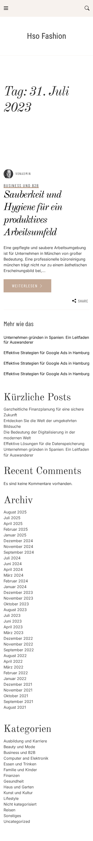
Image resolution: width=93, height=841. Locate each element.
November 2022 (18, 644)
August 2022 (15, 655)
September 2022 (19, 649)
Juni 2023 (13, 621)
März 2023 (13, 632)
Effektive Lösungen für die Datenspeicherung (44, 443)
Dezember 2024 (18, 540)
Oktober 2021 (16, 695)
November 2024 (18, 546)
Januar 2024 (15, 586)
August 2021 (15, 707)
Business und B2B (19, 752)
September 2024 (19, 552)
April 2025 (13, 523)
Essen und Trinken (20, 764)
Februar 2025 (16, 529)
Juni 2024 (13, 563)
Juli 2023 (12, 615)
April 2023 (13, 626)
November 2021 (18, 690)
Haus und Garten (19, 787)
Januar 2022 (15, 678)
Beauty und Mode (19, 746)
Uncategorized (17, 821)
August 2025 (15, 512)
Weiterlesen (25, 285)
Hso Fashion (46, 36)
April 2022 (13, 661)
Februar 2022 (16, 672)
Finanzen (12, 775)
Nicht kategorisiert (20, 804)
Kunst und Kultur (18, 792)
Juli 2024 (12, 558)
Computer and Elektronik (26, 758)
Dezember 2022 (18, 638)
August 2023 (15, 609)
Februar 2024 (16, 581)
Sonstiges (12, 815)
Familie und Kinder (20, 769)
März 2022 (13, 667)
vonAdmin (23, 174)
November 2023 (18, 598)
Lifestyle (11, 798)
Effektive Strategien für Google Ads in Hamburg (46, 352)
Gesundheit (14, 781)
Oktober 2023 (16, 604)
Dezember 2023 (18, 592)
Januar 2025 (15, 535)
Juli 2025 (12, 517)
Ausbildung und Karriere (25, 741)
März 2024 (13, 575)
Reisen (9, 810)
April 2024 (13, 569)
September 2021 (18, 701)
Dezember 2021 (18, 684)
